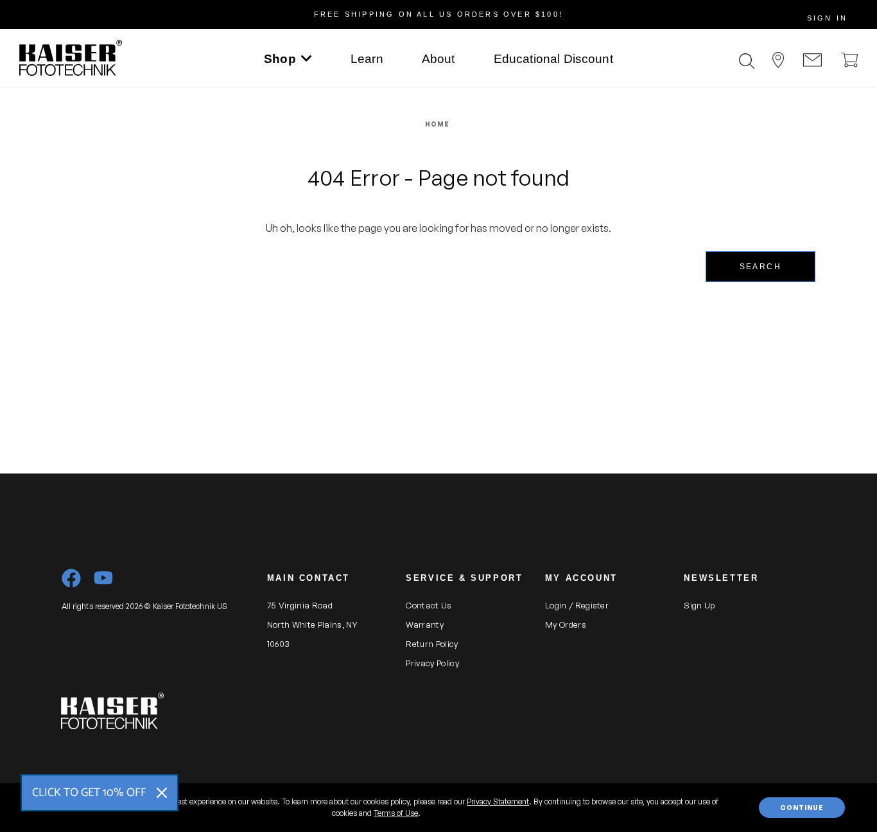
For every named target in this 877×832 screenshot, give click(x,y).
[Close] (162, 793)
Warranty (425, 624)
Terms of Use (396, 813)
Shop (280, 59)
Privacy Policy (432, 663)
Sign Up (699, 605)
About (438, 59)
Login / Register (577, 605)
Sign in (827, 18)
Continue (802, 807)
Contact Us (428, 605)
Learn (367, 59)
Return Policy (432, 644)
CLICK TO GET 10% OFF (89, 792)
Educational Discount (553, 59)
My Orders (565, 624)
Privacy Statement (498, 801)
